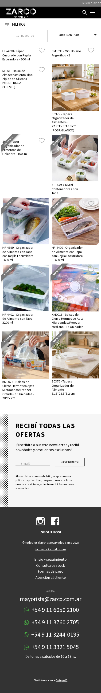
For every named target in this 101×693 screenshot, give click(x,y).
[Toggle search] (85, 12)
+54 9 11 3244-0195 (54, 634)
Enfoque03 (61, 680)
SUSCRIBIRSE (70, 462)
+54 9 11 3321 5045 (54, 647)
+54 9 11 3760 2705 (54, 622)
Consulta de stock (50, 565)
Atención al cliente (50, 577)
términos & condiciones (50, 549)
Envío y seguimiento (50, 559)
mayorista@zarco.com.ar (51, 599)
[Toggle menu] (92, 12)
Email (25, 463)
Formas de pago (50, 571)
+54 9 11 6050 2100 (54, 610)
